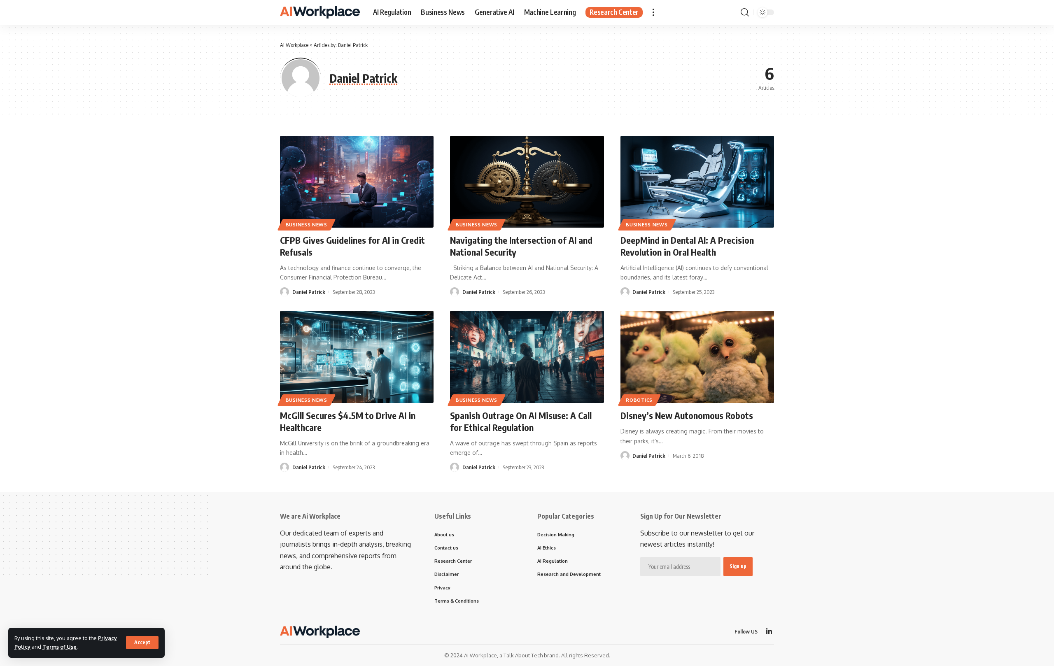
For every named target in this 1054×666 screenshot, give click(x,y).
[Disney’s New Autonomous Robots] (697, 357)
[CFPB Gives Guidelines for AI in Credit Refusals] (357, 182)
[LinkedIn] (769, 631)
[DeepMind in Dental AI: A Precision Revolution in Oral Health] (697, 182)
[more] (653, 12)
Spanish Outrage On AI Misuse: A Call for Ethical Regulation (521, 421)
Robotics (639, 400)
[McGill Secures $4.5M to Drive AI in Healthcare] (357, 357)
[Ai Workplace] (320, 12)
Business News (306, 224)
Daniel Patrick (308, 292)
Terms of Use (59, 646)
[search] (745, 12)
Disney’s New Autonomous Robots (686, 415)
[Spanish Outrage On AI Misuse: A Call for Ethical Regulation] (527, 357)
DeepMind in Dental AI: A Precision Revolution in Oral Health (687, 246)
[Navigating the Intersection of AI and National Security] (527, 182)
